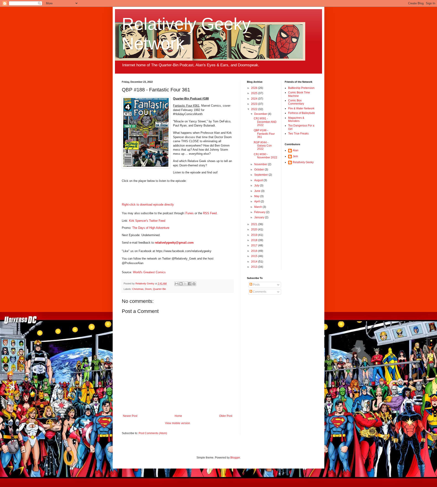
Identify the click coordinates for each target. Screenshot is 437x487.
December (261, 114)
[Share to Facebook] (189, 283)
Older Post (225, 415)
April (257, 201)
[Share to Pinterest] (194, 283)
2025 (254, 93)
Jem (295, 156)
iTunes (189, 213)
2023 (254, 104)
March (258, 207)
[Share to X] (185, 283)
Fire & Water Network (301, 108)
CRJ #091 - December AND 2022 (265, 122)
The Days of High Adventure (150, 227)
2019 (254, 235)
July (257, 185)
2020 (254, 229)
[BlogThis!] (181, 283)
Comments (259, 291)
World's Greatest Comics (149, 272)
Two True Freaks (298, 133)
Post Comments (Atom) (153, 433)
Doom (148, 289)
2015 (254, 256)
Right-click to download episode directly (148, 204)
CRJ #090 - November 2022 (265, 156)
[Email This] (176, 283)
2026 (254, 88)
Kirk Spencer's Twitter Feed (147, 220)
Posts (256, 284)
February (260, 212)
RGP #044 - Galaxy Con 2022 (263, 146)
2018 (254, 240)
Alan (295, 150)
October (259, 169)
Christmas (138, 289)
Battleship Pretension (301, 88)
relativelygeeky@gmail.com (174, 242)
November (261, 164)
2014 (254, 261)
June (257, 191)
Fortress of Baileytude (301, 113)
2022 (254, 109)
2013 (254, 266)
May (257, 196)
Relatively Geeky (303, 162)
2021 (254, 224)
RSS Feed (210, 213)
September (261, 174)
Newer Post (130, 415)
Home (178, 415)
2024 (254, 98)
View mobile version (177, 423)
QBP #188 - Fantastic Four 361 (264, 134)
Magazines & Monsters (296, 119)
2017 (254, 245)
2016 (254, 251)
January (259, 217)
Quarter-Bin (159, 289)
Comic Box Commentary (296, 102)
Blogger (235, 457)
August (259, 180)
